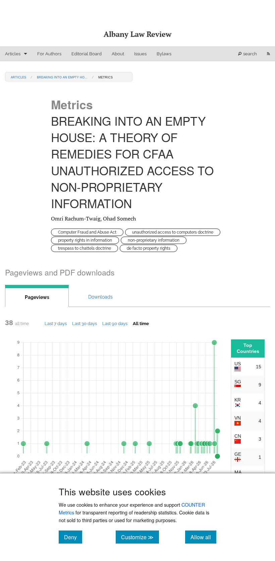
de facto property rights (148, 248)
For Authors (49, 53)
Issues (140, 53)
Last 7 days (56, 323)
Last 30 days (84, 323)
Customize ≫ (140, 537)
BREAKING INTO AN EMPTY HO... (62, 76)
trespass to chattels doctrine (84, 248)
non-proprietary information (153, 240)
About (118, 53)
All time (141, 323)
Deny (73, 537)
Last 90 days (114, 323)
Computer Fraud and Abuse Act (87, 232)
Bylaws (164, 53)
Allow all (203, 537)
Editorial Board (86, 53)
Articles (12, 53)
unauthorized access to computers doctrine (172, 232)
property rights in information (85, 240)
